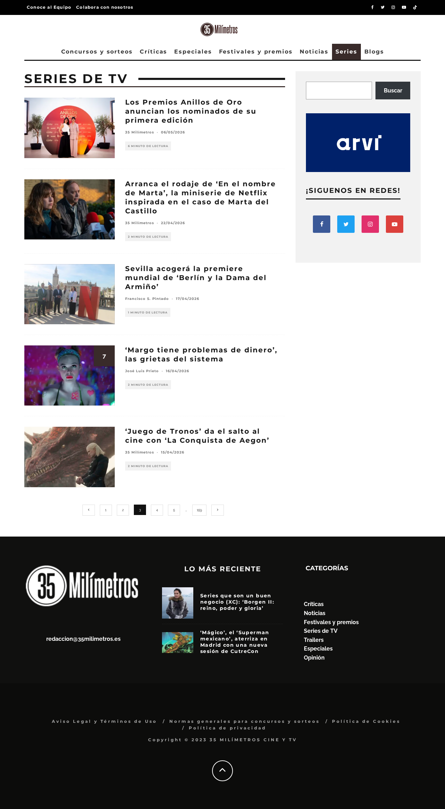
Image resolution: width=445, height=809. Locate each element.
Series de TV (321, 631)
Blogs (374, 51)
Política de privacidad (227, 727)
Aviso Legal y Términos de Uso (104, 721)
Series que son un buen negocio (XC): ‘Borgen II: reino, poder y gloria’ (237, 602)
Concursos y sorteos (97, 51)
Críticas (153, 51)
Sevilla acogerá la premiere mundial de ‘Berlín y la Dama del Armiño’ (196, 277)
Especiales (193, 51)
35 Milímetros (139, 132)
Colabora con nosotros (104, 7)
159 (199, 510)
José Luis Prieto (142, 371)
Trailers (314, 640)
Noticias (314, 51)
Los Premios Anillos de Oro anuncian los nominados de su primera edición (191, 111)
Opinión (314, 657)
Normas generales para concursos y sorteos (244, 721)
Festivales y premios (256, 51)
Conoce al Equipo (49, 7)
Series (346, 51)
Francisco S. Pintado (147, 298)
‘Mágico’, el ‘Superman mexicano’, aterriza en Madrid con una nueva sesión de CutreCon (234, 642)
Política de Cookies (366, 721)
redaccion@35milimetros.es (83, 639)
